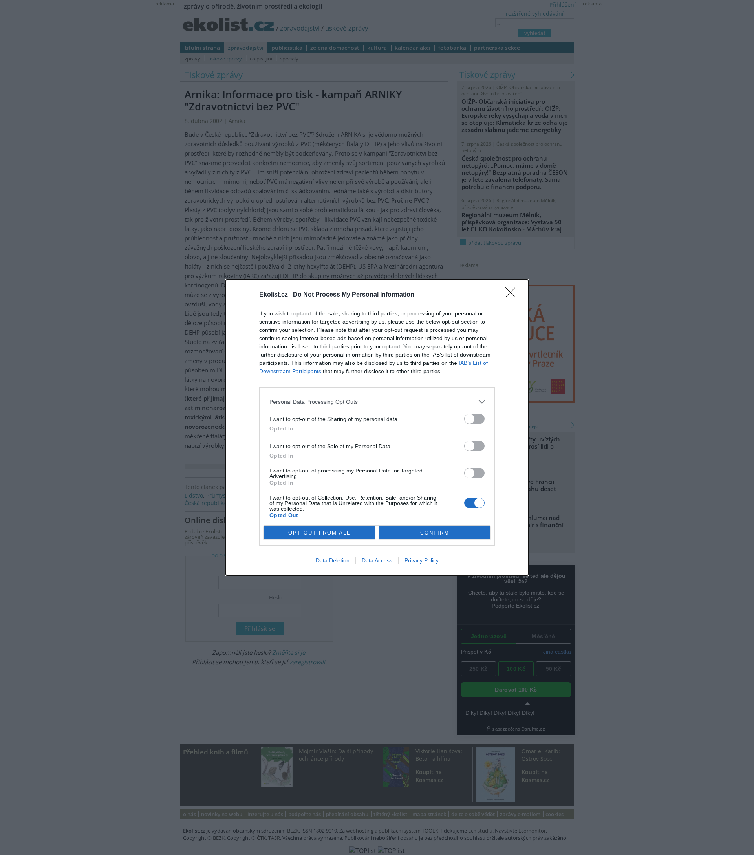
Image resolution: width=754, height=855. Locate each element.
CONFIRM (434, 533)
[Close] (512, 294)
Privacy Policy (421, 560)
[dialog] (377, 427)
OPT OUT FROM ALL (319, 533)
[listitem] (377, 401)
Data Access (377, 560)
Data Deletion (333, 560)
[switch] (474, 419)
